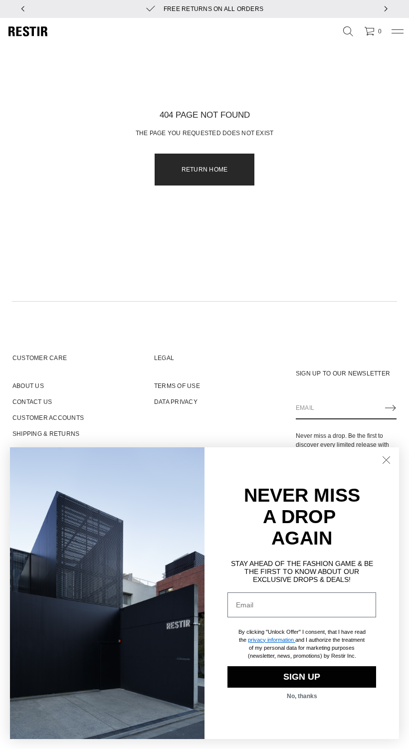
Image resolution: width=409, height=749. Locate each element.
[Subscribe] (391, 408)
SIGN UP (301, 677)
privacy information (271, 640)
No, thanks (302, 696)
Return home (205, 169)
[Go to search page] (348, 31)
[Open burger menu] (398, 31)
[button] (348, 31)
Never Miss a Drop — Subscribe (300, 8)
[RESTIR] (27, 31)
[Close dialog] (386, 460)
